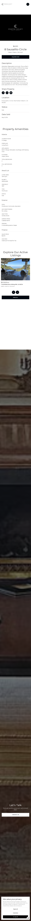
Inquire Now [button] (15, 57)
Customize (15, 912)
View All (15, 297)
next (17, 292)
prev (13, 292)
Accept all (15, 916)
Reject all (15, 909)
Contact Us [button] (15, 814)
